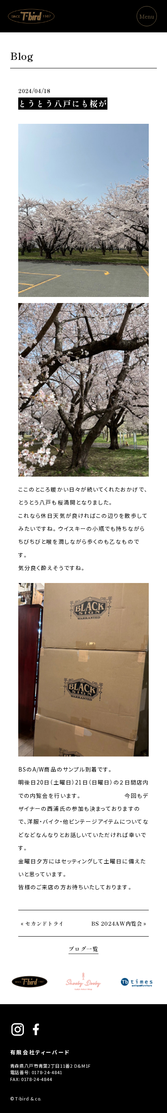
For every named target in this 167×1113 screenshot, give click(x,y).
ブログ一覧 (83, 949)
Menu (146, 16)
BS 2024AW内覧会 (116, 923)
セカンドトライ (44, 923)
